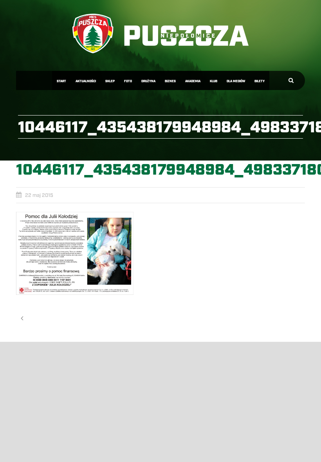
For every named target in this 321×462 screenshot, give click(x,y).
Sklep (110, 81)
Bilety (259, 81)
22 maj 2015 (39, 195)
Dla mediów (236, 81)
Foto (128, 81)
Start (61, 81)
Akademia (192, 81)
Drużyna (148, 81)
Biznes (170, 81)
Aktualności (86, 81)
